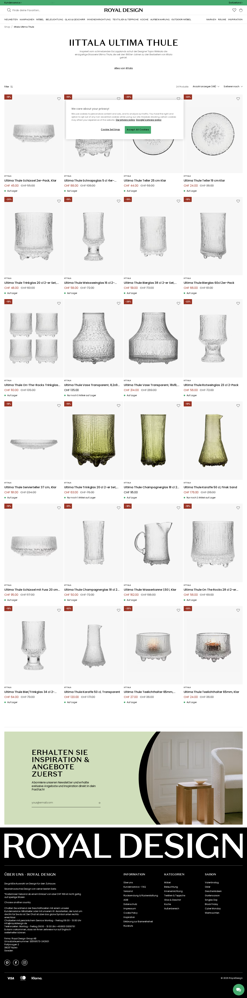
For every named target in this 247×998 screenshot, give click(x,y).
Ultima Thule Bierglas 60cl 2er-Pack (209, 282)
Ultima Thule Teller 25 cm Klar (145, 180)
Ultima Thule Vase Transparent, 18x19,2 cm (151, 385)
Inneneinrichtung (173, 891)
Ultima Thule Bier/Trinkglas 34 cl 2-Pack (29, 692)
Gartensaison (212, 895)
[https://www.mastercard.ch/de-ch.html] (23, 978)
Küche (167, 904)
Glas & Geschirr (172, 900)
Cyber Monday (213, 909)
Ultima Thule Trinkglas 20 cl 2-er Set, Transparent (30, 282)
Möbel (167, 882)
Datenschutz (130, 904)
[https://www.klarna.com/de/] (37, 978)
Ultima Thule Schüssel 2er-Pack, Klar (30, 180)
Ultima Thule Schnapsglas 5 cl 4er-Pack (89, 180)
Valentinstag (212, 882)
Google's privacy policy (148, 119)
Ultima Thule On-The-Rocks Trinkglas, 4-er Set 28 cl (31, 385)
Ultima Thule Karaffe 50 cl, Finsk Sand (210, 487)
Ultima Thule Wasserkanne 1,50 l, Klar (150, 589)
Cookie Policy (131, 913)
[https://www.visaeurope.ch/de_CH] (10, 978)
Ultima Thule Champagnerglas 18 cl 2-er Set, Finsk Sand (151, 487)
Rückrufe (128, 926)
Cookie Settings (110, 129)
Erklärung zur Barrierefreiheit (138, 922)
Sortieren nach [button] (231, 86)
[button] (236, 2)
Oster (207, 887)
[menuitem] (11, 19)
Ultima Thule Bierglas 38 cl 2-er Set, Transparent (149, 282)
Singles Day (211, 900)
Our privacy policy (125, 119)
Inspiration (129, 917)
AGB (126, 900)
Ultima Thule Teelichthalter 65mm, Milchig (148, 692)
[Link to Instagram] (24, 962)
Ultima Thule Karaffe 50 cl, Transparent (92, 692)
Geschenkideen (213, 891)
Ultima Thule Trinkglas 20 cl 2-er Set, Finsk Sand (90, 487)
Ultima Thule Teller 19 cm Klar (204, 180)
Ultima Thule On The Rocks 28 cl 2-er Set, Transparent (210, 589)
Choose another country (17, 902)
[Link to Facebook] (16, 962)
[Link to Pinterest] (7, 962)
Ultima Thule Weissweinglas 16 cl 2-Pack (89, 282)
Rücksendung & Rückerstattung (141, 895)
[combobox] (236, 2)
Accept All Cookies (138, 129)
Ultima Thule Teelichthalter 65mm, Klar (211, 692)
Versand (128, 891)
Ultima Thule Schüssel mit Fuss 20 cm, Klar (31, 589)
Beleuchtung (171, 887)
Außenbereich (171, 909)
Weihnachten (212, 913)
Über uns (128, 882)
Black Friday (211, 904)
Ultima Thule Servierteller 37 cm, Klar (30, 487)
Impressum (130, 909)
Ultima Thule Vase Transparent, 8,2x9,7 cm (92, 385)
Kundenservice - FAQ (135, 887)
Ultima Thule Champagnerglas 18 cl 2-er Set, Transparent (91, 589)
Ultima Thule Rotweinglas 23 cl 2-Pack (211, 385)
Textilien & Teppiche (174, 895)
